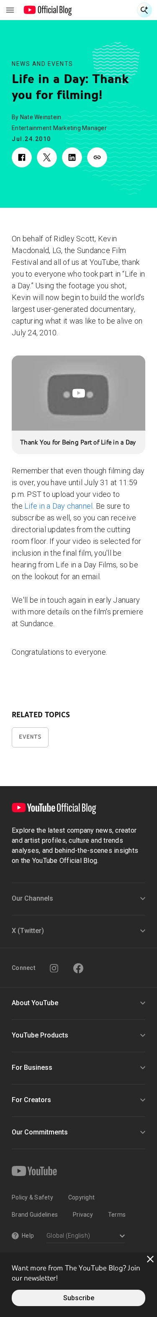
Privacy (83, 1214)
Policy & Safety (32, 1197)
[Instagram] (54, 968)
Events (30, 736)
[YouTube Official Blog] (48, 10)
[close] (150, 1259)
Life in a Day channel (58, 506)
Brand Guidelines (35, 1214)
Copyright (81, 1197)
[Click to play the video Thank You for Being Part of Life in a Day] (78, 393)
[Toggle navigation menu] (10, 10)
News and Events (42, 63)
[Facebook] (78, 968)
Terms (117, 1214)
